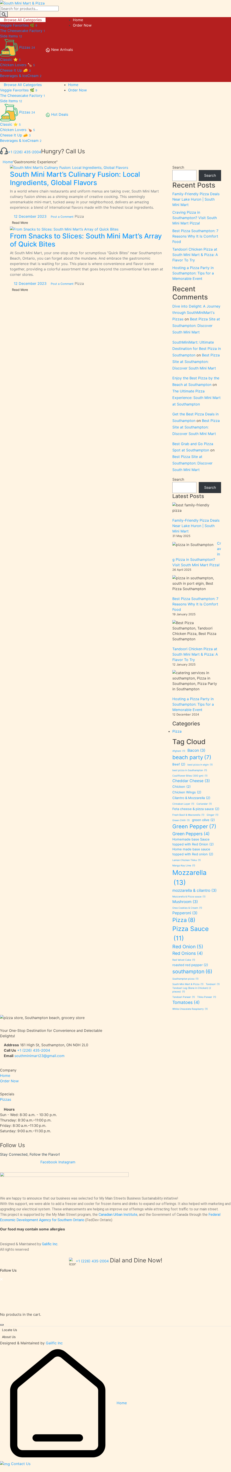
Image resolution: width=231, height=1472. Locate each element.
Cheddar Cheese (191, 780)
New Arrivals (62, 49)
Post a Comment (62, 216)
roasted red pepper (190, 965)
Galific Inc (50, 1244)
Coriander (204, 803)
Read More (20, 222)
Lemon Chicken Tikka (186, 860)
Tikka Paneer (206, 997)
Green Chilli (181, 820)
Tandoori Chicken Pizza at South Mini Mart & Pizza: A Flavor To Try (195, 254)
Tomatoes (186, 1002)
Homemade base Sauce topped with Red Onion (193, 841)
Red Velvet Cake (183, 959)
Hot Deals (59, 114)
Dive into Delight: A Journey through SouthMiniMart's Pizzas (196, 313)
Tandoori (213, 984)
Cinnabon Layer (183, 803)
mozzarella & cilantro (194, 890)
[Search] (4, 14)
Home (8, 162)
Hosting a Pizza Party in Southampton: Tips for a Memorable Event (193, 273)
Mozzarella (189, 877)
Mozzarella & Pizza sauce (189, 896)
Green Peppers (191, 833)
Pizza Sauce (190, 933)
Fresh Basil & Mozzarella (188, 814)
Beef (178, 764)
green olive (203, 820)
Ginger (212, 814)
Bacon (196, 750)
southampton (192, 971)
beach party (191, 757)
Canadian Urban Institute (118, 1214)
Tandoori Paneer (183, 997)
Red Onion (187, 946)
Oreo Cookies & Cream (187, 907)
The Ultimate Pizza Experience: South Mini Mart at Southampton (196, 397)
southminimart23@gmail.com (39, 1055)
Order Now (9, 1081)
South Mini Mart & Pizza (187, 984)
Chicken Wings (186, 792)
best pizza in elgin (200, 764)
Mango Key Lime (183, 865)
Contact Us (20, 1463)
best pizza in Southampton (189, 770)
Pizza (79, 216)
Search (178, 167)
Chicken (181, 787)
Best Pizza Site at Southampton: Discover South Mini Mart (196, 325)
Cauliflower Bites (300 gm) (190, 775)
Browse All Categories (23, 20)
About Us (9, 1337)
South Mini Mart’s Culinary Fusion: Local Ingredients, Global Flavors (75, 178)
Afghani (178, 751)
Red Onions (187, 953)
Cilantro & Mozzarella (191, 798)
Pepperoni (184, 912)
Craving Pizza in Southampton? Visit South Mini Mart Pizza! (194, 217)
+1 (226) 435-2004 (24, 152)
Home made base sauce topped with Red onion (192, 851)
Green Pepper (194, 826)
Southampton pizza (185, 978)
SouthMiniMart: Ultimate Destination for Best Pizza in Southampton (196, 349)
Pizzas (5, 1099)
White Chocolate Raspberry (190, 1009)
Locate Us (9, 1330)
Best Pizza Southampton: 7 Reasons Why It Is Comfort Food (195, 236)
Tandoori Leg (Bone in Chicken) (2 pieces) (191, 990)
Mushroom (185, 901)
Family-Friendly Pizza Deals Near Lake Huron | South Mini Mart (195, 199)
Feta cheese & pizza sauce (195, 809)
